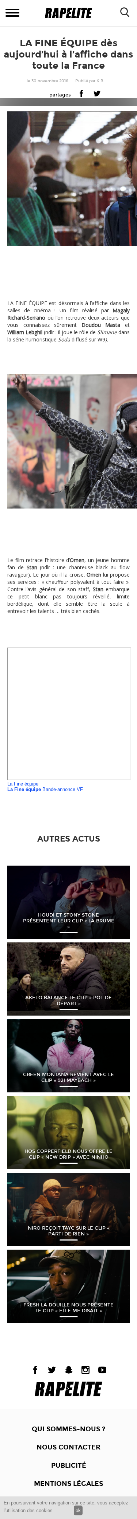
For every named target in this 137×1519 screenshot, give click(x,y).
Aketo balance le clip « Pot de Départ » (68, 1000)
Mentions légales (68, 1484)
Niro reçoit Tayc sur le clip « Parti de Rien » (69, 1231)
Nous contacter (68, 1447)
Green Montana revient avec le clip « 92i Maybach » (68, 1077)
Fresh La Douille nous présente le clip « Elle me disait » (68, 1308)
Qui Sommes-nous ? (68, 1429)
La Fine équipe (22, 784)
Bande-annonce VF (45, 789)
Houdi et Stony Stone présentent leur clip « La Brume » (68, 921)
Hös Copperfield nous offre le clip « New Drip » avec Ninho (68, 1154)
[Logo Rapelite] (68, 13)
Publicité (68, 1465)
